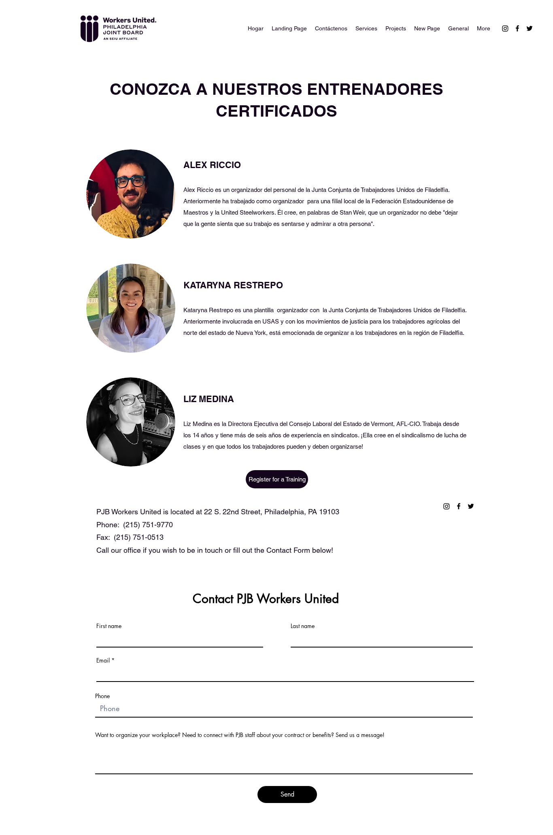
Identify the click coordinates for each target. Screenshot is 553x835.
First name (108, 626)
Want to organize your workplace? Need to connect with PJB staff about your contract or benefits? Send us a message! (240, 735)
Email (103, 660)
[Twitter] (529, 28)
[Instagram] (505, 28)
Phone (102, 696)
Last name (303, 626)
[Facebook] (517, 28)
